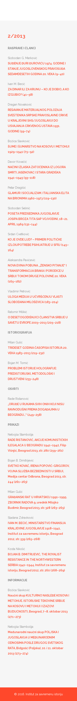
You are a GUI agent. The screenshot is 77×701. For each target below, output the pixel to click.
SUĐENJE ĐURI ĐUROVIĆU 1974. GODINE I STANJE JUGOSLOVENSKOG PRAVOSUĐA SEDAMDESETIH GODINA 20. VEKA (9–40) (37, 69)
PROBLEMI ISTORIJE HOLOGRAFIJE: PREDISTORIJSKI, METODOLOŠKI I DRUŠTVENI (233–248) (32, 374)
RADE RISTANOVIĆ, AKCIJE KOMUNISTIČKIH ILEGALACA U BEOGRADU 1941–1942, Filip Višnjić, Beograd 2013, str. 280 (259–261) (38, 445)
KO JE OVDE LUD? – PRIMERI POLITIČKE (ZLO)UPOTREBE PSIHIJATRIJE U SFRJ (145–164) (38, 245)
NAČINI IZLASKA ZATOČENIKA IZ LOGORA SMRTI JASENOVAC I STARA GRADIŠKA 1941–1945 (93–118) (37, 172)
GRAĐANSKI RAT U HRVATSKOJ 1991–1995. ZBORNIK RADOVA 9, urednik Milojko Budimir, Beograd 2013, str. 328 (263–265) (37, 502)
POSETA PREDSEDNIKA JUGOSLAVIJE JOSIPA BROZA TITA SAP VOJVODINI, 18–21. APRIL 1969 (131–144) (38, 219)
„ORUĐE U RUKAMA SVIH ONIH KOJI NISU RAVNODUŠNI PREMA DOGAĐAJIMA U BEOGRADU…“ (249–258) (36, 409)
